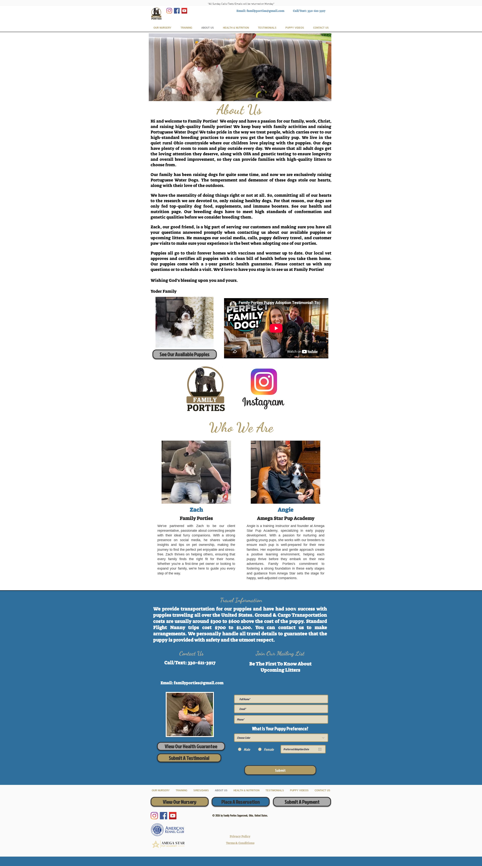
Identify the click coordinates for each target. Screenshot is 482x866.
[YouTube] (184, 11)
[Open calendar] (319, 749)
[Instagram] (169, 11)
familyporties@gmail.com (265, 11)
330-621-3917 (316, 11)
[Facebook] (177, 11)
